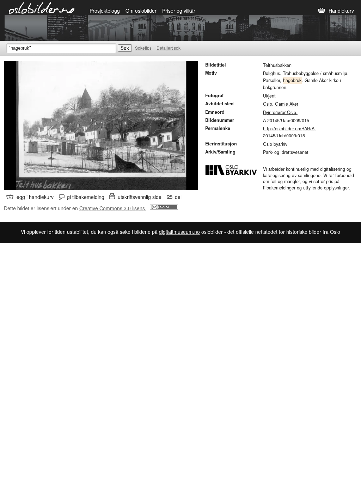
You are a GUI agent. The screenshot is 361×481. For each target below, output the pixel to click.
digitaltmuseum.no (179, 231)
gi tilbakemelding (85, 196)
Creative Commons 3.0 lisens (112, 208)
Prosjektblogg (105, 10)
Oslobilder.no (42, 7)
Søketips (143, 48)
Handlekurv (341, 10)
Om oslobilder (141, 10)
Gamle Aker (286, 104)
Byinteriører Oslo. (280, 112)
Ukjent (269, 96)
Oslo (267, 104)
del (178, 196)
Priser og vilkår (178, 10)
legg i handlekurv (35, 196)
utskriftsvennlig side (139, 196)
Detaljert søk (168, 48)
